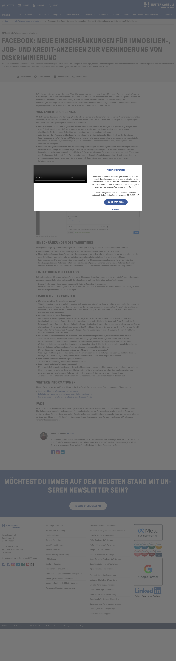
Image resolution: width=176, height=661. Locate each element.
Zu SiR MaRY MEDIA (116, 202)
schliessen (115, 209)
